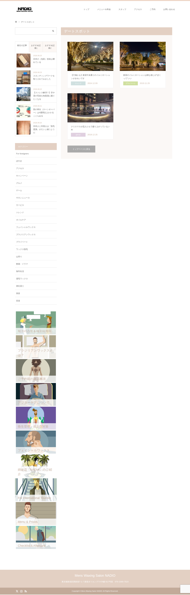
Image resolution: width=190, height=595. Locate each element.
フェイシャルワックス (26, 227)
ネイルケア (21, 220)
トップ (86, 9)
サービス (20, 205)
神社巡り (20, 286)
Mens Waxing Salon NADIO (95, 575)
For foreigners (22, 153)
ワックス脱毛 (22, 249)
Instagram (21, 591)
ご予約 (153, 9)
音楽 (18, 301)
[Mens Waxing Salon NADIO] (24, 9)
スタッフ (122, 9)
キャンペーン (22, 176)
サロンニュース (23, 198)
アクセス (138, 9)
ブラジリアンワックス (26, 234)
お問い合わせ (169, 9)
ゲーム (19, 190)
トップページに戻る (81, 149)
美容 (18, 293)
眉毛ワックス (22, 279)
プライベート (22, 242)
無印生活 (20, 271)
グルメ (19, 183)
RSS (25, 591)
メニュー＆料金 (104, 9)
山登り (19, 256)
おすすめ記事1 (36, 46)
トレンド (20, 212)
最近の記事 (22, 45)
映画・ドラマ (22, 264)
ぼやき (19, 161)
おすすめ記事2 (50, 46)
